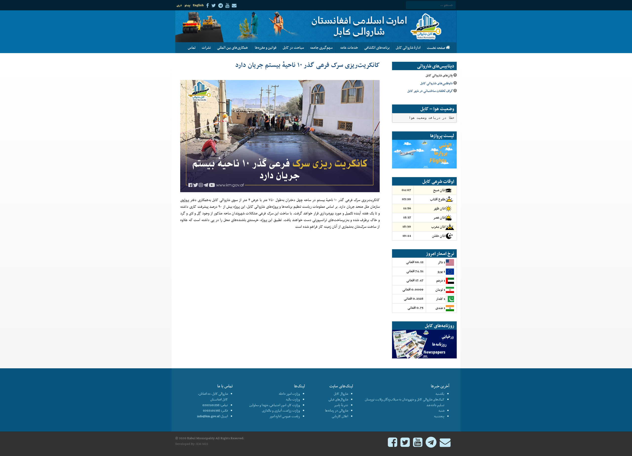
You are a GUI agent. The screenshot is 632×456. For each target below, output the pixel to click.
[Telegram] (431, 444)
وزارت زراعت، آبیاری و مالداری (281, 410)
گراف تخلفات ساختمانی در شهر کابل (430, 90)
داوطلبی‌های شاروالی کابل (436, 83)
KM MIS (202, 444)
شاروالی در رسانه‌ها (336, 410)
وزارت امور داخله (289, 393)
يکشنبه (439, 393)
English (198, 5)
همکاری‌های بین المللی (232, 47)
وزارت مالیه (293, 399)
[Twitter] (405, 444)
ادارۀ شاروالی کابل (408, 47)
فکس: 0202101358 (215, 410)
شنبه (441, 410)
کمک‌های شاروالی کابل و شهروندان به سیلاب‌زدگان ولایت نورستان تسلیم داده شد (404, 402)
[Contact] (445, 444)
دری (179, 5)
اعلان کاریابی (340, 416)
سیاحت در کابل (293, 47)
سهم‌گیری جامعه (321, 47)
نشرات (206, 47)
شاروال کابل (341, 393)
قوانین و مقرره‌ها (265, 47)
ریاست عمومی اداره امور (285, 416)
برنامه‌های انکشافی (377, 47)
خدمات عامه (348, 47)
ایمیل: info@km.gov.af (212, 416)
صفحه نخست (436, 47)
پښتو (187, 5)
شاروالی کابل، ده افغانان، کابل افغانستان (213, 396)
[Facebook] (392, 444)
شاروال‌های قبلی (338, 399)
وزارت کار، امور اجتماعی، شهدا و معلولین (274, 405)
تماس (192, 47)
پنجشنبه (439, 416)
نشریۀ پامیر (341, 405)
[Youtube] (417, 444)
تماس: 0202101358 (215, 405)
